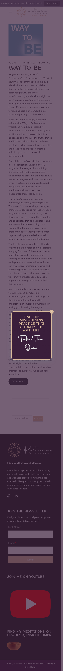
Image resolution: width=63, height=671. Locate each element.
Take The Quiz (31, 343)
